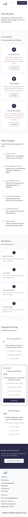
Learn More (14, 68)
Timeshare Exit (5, 480)
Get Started (22, 3)
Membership (4, 486)
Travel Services (5, 488)
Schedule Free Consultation (14, 461)
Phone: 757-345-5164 (7, 501)
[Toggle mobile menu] (12, 3)
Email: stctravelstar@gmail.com (9, 498)
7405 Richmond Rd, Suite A (8, 504)
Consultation (4, 491)
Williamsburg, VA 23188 (7, 506)
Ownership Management (7, 483)
